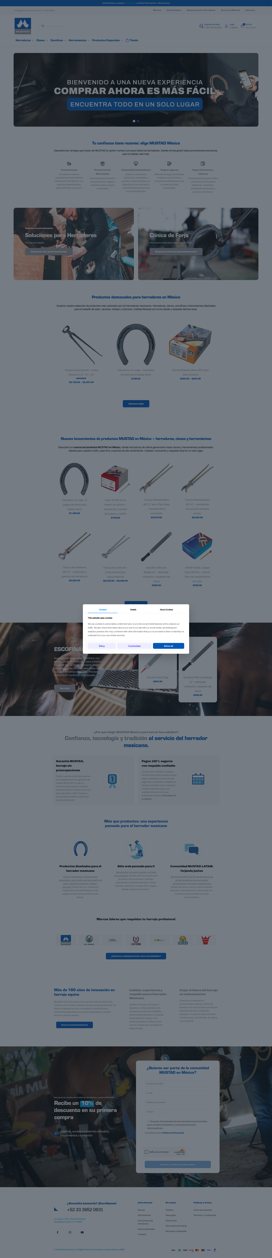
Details (133, 610)
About (166, 610)
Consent (103, 610)
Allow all (168, 645)
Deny (102, 645)
